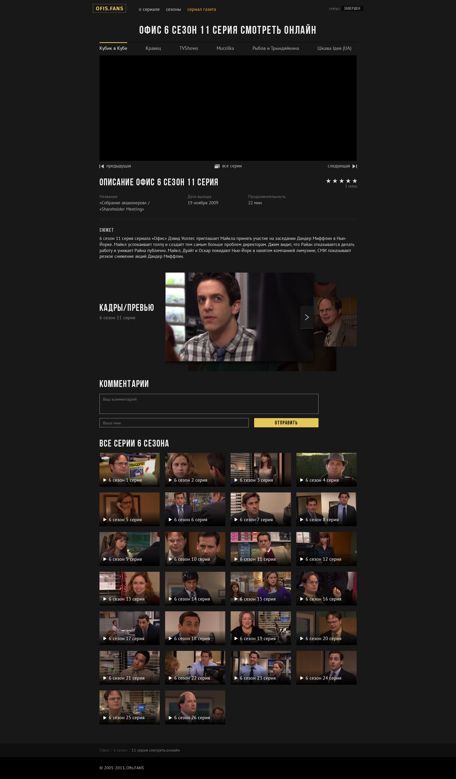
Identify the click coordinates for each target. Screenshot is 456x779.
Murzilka (225, 48)
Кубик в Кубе (113, 48)
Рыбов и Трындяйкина (276, 48)
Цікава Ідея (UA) (334, 48)
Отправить (286, 423)
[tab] (113, 48)
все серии (232, 166)
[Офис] (109, 9)
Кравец (153, 48)
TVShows (188, 48)
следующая (339, 166)
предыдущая (118, 166)
